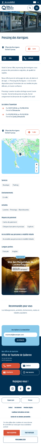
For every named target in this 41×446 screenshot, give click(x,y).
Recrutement (18, 407)
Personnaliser (20, 439)
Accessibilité (8, 2)
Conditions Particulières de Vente (20, 412)
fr (34, 2)
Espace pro (10, 400)
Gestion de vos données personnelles (20, 417)
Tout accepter (11, 432)
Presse (30, 400)
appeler (30, 58)
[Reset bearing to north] (36, 171)
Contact (28, 365)
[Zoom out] (36, 167)
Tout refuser (29, 432)
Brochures (10, 372)
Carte (34, 49)
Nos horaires (30, 372)
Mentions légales (28, 407)
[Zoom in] (36, 164)
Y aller (34, 132)
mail (10, 58)
